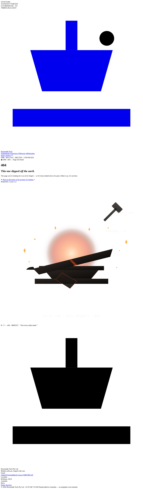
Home (3, 485)
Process (21, 153)
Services (14, 153)
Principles (30, 153)
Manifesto (5, 153)
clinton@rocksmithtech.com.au (12, 475)
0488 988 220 (28, 475)
